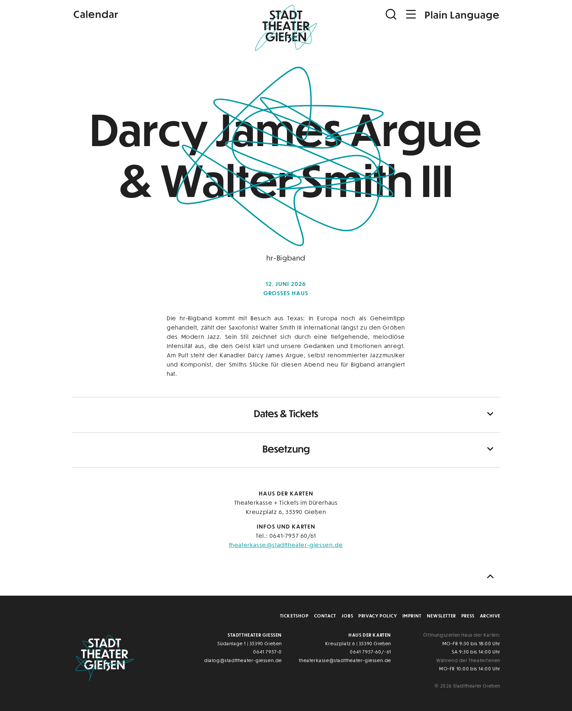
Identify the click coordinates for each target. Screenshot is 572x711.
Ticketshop (294, 615)
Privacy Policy (377, 615)
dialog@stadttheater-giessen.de (243, 660)
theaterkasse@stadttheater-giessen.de (286, 544)
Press (468, 615)
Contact (325, 615)
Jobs (347, 615)
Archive (490, 615)
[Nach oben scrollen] (492, 576)
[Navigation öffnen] (411, 14)
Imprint (412, 615)
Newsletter (441, 615)
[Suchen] (392, 14)
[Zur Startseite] (286, 28)
